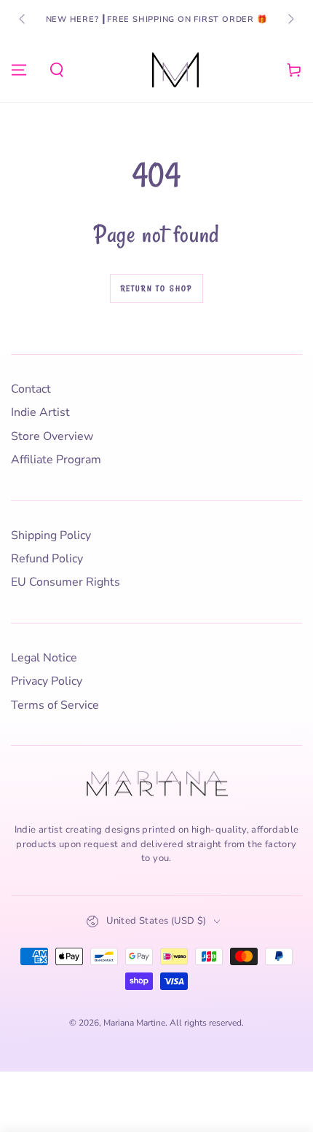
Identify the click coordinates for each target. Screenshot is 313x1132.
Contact (31, 389)
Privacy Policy (46, 681)
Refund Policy (47, 559)
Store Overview (52, 436)
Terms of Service (55, 705)
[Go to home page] (175, 69)
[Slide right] (289, 20)
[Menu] (19, 70)
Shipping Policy (51, 535)
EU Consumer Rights (65, 582)
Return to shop (157, 288)
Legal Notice (44, 658)
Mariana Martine (134, 1023)
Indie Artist (40, 412)
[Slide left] (23, 20)
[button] (57, 70)
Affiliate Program (56, 460)
